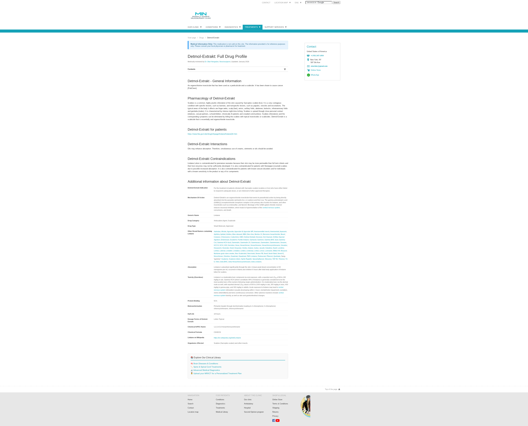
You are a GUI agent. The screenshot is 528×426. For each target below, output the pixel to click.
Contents (191, 69)
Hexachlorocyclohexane (271, 245)
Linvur (262, 251)
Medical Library (222, 412)
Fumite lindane (243, 240)
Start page (192, 38)
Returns (275, 412)
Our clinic (248, 400)
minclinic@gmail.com (319, 66)
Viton (217, 262)
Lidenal (222, 251)
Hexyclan (237, 248)
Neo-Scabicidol (241, 253)
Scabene (224, 259)
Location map (281, 3)
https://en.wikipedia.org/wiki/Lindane (227, 338)
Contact (266, 3)
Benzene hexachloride (271, 234)
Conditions (212, 27)
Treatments (251, 27)
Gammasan (255, 242)
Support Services (274, 27)
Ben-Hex (250, 234)
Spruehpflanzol (258, 259)
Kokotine (269, 248)
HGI (225, 245)
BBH (244, 234)
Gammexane (275, 242)
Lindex (243, 251)
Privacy (275, 416)
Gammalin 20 (245, 242)
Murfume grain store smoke (224, 253)
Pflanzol (270, 256)
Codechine (235, 237)
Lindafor (229, 251)
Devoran (259, 237)
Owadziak (242, 256)
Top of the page (331, 389)
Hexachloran (245, 245)
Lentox (216, 251)
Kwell (275, 248)
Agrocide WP (248, 232)
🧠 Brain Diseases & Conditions (204, 364)
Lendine (281, 248)
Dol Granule (267, 237)
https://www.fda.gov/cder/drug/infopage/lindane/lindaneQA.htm (212, 134)
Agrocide (230, 232)
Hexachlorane (256, 245)
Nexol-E (281, 253)
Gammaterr (265, 242)
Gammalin (236, 242)
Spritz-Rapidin (246, 259)
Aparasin (283, 232)
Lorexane (268, 251)
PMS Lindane (252, 256)
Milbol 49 (276, 251)
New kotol (251, 253)
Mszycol (284, 251)
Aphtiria (217, 234)
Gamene (260, 240)
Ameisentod (274, 232)
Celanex (217, 237)
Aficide (223, 232)
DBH (241, 237)
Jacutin (262, 248)
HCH (221, 245)
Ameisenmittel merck (262, 232)
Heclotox (231, 245)
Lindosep (249, 251)
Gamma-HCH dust (224, 242)
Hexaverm (218, 248)
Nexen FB (259, 253)
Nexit (266, 253)
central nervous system (271, 208)
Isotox (256, 248)
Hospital (247, 408)
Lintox (256, 251)
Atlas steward (237, 234)
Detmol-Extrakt (249, 237)
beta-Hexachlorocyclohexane (240, 262)
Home (190, 400)
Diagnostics (231, 27)
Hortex (244, 248)
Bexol (283, 234)
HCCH (216, 245)
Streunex (268, 259)
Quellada (276, 256)
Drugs (201, 38)
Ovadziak (234, 256)
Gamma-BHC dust (271, 240)
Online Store (277, 400)
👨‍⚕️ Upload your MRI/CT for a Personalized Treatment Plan (216, 373)
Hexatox (284, 245)
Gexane (283, 242)
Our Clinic (193, 27)
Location (308, 59)
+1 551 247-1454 (317, 56)
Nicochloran (218, 256)
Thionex (282, 259)
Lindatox (236, 251)
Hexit (232, 248)
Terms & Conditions (280, 404)
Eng (297, 3)
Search (190, 404)
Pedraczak (262, 256)
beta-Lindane (256, 262)
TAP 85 (275, 259)
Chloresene (225, 237)
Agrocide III (238, 232)
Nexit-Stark (273, 253)
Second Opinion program (254, 412)
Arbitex (228, 234)
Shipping (275, 408)
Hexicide (225, 248)
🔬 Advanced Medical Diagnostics (205, 370)
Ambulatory (248, 404)
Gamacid (253, 240)
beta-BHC (224, 262)
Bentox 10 (258, 234)
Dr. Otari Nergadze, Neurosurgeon (217, 61)
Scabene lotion (234, 259)
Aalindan (217, 232)
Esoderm (233, 240)
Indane (250, 248)
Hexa (237, 245)
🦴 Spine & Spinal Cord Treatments (206, 367)
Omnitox (227, 256)
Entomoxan (225, 240)
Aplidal (223, 234)
